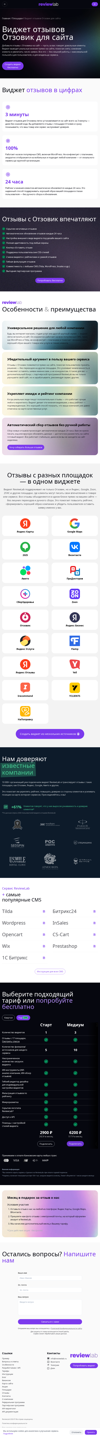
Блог (4, 1377)
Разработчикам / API (11, 1368)
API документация (10, 1411)
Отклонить (76, 1432)
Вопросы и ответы (10, 1361)
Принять (91, 1432)
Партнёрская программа (13, 1405)
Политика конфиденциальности (14, 1423)
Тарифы (5, 1371)
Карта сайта (7, 1383)
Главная (6, 18)
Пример (5, 1358)
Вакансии (6, 1380)
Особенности (8, 1364)
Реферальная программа (13, 1402)
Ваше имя (22, 1273)
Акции (5, 1386)
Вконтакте (55, 1362)
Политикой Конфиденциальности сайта (66, 1328)
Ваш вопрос (23, 1297)
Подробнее (8, 1433)
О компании (7, 1399)
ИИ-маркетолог (9, 1408)
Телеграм (55, 1365)
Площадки (17, 18)
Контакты (6, 1396)
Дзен (53, 1368)
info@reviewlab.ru (59, 1358)
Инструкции (7, 1374)
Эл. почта (22, 1285)
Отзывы (5, 1393)
